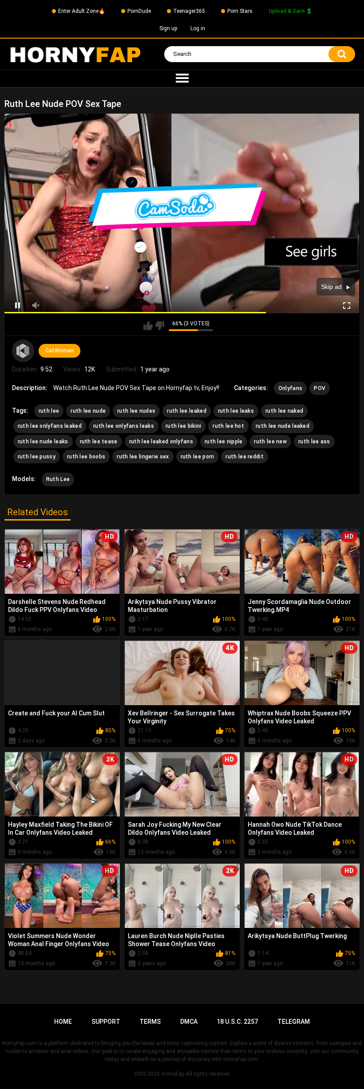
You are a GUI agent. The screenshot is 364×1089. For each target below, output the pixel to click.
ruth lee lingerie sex (143, 457)
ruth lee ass (314, 441)
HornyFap (173, 1074)
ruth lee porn (197, 457)
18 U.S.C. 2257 (237, 1021)
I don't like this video (159, 325)
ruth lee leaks (236, 411)
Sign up (168, 28)
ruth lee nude (88, 411)
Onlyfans (290, 388)
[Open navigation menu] (182, 78)
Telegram (293, 1021)
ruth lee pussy (36, 457)
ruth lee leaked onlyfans (161, 441)
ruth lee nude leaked (282, 426)
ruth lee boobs (86, 457)
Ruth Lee (58, 479)
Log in (197, 28)
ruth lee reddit (245, 457)
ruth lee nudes (136, 411)
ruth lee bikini (184, 426)
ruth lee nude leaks (43, 441)
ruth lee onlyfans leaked (50, 426)
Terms (150, 1021)
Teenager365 (189, 11)
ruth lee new (270, 441)
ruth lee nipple (224, 441)
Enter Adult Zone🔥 (81, 11)
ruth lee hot (228, 426)
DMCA (189, 1021)
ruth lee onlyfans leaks (123, 426)
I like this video (148, 325)
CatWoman (59, 350)
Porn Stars (240, 11)
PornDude (139, 11)
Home (63, 1021)
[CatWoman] (23, 350)
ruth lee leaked (186, 411)
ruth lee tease (99, 441)
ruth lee (49, 411)
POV (319, 388)
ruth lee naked (284, 411)
